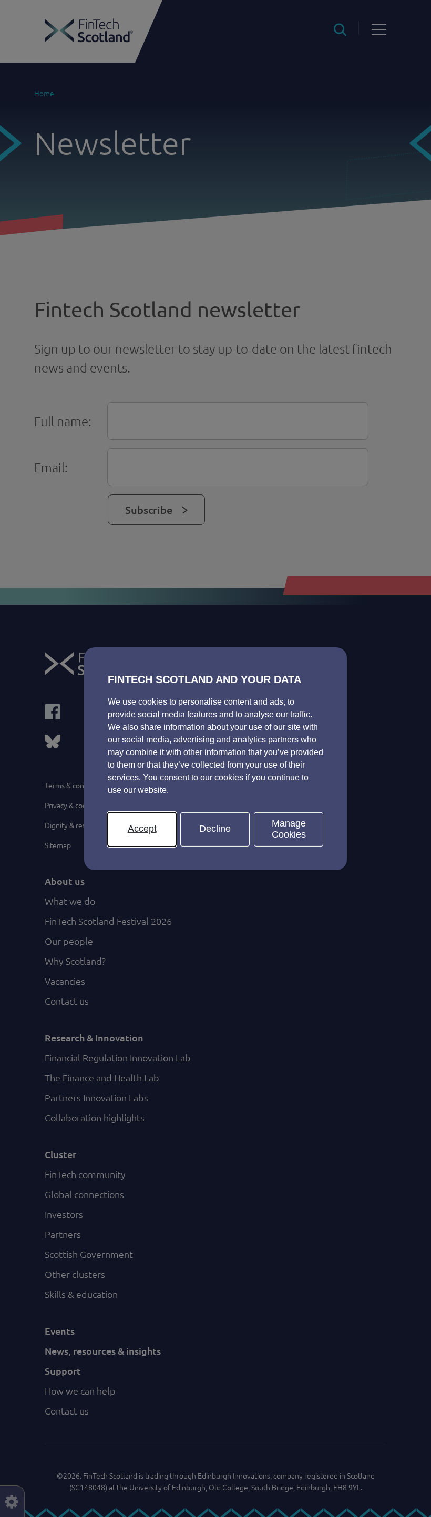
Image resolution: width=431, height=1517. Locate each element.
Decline (215, 828)
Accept (142, 828)
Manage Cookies (289, 829)
